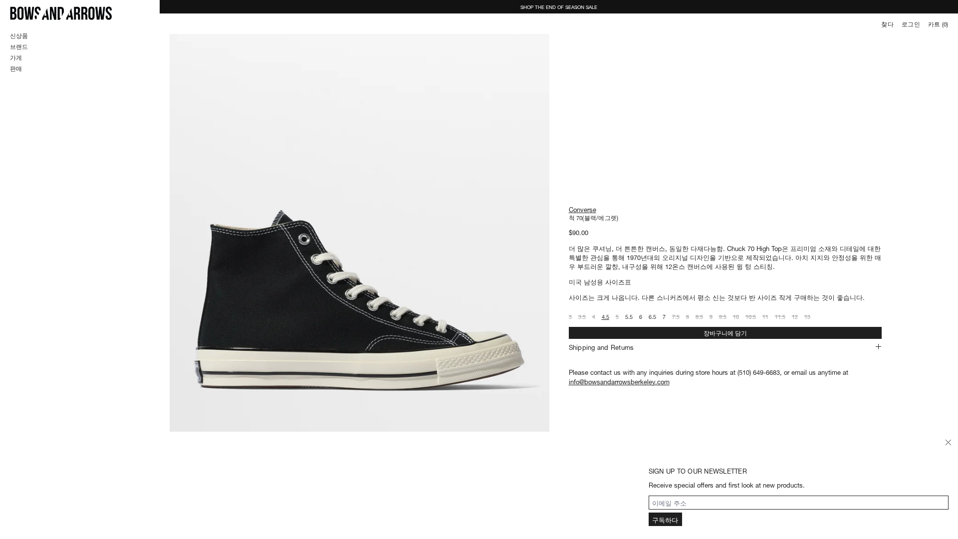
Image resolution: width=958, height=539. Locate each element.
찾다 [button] (887, 24)
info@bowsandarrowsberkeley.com (619, 381)
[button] (359, 283)
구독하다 (665, 519)
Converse (582, 209)
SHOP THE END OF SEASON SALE (558, 6)
